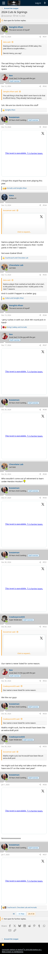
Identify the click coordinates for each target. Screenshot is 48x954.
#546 (45, 315)
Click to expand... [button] (24, 232)
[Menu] (4, 3)
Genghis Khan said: (10, 91)
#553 (45, 681)
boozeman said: (9, 210)
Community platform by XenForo (21, 950)
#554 (45, 714)
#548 (45, 409)
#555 (45, 746)
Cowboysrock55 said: (11, 686)
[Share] (40, 36)
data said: (7, 42)
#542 (45, 86)
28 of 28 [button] (31, 914)
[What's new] (44, 3)
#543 (45, 127)
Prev (22, 914)
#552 (45, 627)
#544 (45, 205)
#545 (45, 275)
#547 (45, 345)
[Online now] (6, 31)
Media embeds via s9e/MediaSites (12, 952)
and (17, 188)
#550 (45, 498)
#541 (45, 37)
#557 (45, 854)
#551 (45, 562)
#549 (45, 474)
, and (22, 907)
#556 (45, 784)
